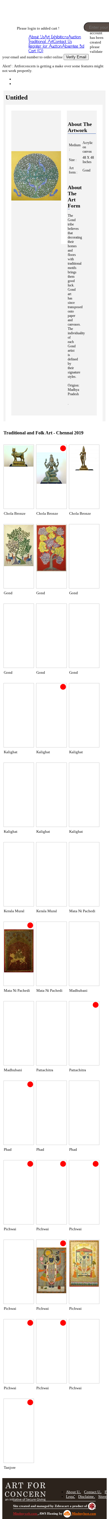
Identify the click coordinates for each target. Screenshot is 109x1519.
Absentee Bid (73, 46)
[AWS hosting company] (67, 1513)
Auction (74, 37)
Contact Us (62, 41)
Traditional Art (40, 41)
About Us (36, 37)
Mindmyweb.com (25, 1513)
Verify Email (76, 57)
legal (70, 1496)
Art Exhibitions (56, 37)
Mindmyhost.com (84, 1513)
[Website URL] (22, 20)
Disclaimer (86, 1496)
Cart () (35, 50)
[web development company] (92, 1506)
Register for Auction (45, 46)
